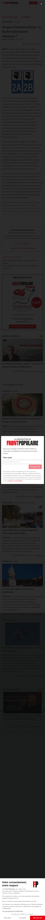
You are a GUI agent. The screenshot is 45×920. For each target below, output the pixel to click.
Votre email (7, 458)
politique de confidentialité (14, 481)
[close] (41, 3)
